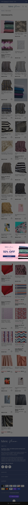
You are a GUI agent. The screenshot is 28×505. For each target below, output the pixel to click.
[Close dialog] (0, 244)
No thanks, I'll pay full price (9, 258)
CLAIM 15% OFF (9, 256)
